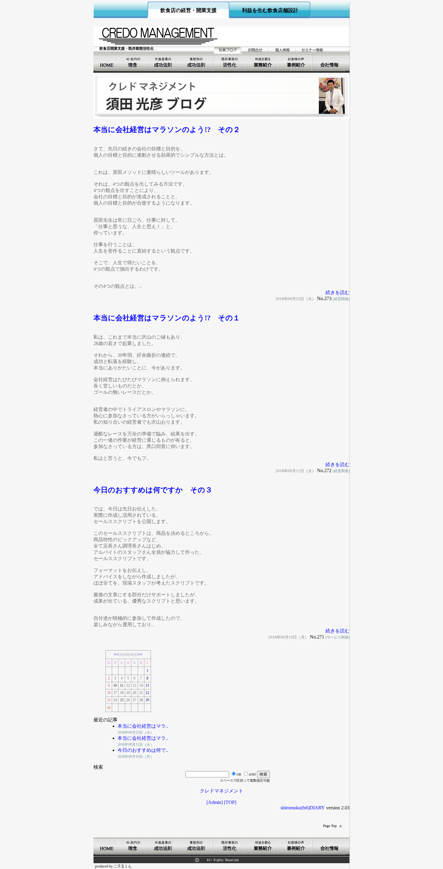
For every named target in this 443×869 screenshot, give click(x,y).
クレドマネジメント (221, 790)
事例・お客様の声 (296, 62)
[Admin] (214, 802)
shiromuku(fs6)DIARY (303, 807)
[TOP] (230, 802)
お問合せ (255, 50)
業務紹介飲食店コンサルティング (262, 62)
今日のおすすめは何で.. (143, 750)
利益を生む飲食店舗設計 (270, 10)
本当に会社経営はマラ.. (143, 726)
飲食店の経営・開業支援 (188, 10)
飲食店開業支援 (107, 62)
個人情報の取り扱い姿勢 (282, 50)
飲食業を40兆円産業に (132, 62)
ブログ (227, 50)
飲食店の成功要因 (163, 62)
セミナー (311, 50)
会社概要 (329, 62)
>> (140, 654)
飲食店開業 (196, 62)
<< (116, 654)
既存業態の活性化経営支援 (229, 62)
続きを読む (337, 292)
